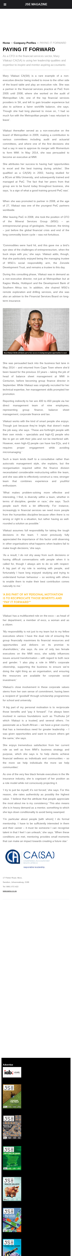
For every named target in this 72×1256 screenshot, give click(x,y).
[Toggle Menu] (5, 4)
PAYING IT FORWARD (29, 49)
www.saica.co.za (10, 891)
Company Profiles (25, 42)
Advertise (8, 1065)
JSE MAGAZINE (36, 4)
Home (6, 42)
